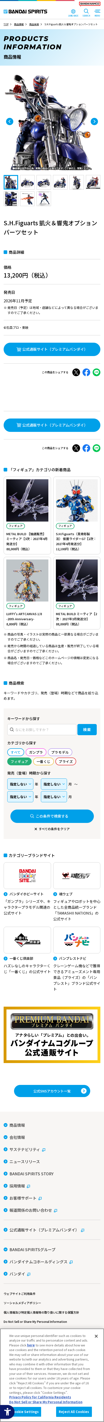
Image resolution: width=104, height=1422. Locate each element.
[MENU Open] (97, 13)
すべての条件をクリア (54, 829)
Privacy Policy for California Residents (40, 1397)
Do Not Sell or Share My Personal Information (35, 1321)
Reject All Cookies (74, 1411)
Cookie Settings (25, 1411)
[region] (52, 1375)
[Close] (96, 1336)
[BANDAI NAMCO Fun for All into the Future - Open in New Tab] (89, 4)
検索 (87, 729)
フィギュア (15, 526)
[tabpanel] (52, 121)
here (31, 1345)
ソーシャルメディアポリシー (22, 1303)
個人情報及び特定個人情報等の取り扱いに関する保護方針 (41, 1312)
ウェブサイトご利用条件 (20, 1293)
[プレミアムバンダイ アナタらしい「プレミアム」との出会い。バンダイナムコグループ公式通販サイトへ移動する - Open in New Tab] (52, 1035)
